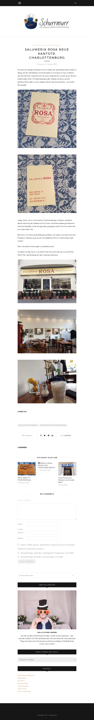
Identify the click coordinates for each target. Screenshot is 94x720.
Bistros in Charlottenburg (47, 45)
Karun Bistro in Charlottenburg (24, 479)
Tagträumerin (23, 686)
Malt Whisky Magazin (26, 675)
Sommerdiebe (23, 683)
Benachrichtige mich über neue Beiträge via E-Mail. (42, 557)
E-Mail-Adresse (21, 531)
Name (20, 524)
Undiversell (22, 689)
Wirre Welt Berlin (24, 691)
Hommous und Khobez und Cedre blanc (66, 480)
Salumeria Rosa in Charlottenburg (53, 425)
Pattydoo (21, 681)
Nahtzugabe (22, 678)
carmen (67, 435)
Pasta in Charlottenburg (28, 425)
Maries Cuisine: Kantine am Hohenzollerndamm (46, 465)
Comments (27, 435)
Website (20, 538)
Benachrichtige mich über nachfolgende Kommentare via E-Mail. (47, 553)
